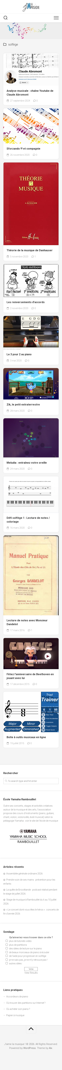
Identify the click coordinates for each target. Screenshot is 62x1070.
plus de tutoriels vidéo (20, 941)
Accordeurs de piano (17, 996)
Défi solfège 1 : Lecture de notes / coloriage (28, 519)
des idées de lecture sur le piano (25, 948)
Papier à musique (15, 1015)
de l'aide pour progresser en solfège (27, 956)
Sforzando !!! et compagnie (23, 148)
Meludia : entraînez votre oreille (27, 462)
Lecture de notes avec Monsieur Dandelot (27, 622)
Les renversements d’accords (26, 302)
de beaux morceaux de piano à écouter (29, 952)
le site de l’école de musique (44, 820)
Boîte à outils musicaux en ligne (26, 737)
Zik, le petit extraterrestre (23, 404)
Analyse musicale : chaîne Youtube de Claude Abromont (30, 92)
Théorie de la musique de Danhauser (30, 250)
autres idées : (16, 963)
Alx (50, 1048)
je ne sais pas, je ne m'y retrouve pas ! (28, 959)
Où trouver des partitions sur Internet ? (25, 1003)
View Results (31, 972)
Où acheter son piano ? (18, 1009)
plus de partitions (18, 945)
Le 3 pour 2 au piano (19, 354)
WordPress (29, 1048)
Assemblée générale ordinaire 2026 (24, 873)
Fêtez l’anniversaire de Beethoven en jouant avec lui (30, 676)
